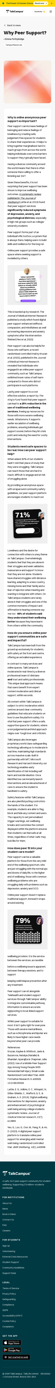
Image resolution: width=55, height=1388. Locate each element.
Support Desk (9, 1273)
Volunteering (8, 1251)
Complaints (8, 1326)
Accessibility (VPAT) (12, 1315)
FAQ (4, 1225)
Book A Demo (9, 1214)
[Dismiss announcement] (52, 3)
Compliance (8, 1304)
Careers (6, 1230)
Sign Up (6, 1245)
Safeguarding (9, 1299)
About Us (7, 1203)
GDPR (5, 1310)
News (5, 1208)
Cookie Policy (9, 1321)
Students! (39, 11)
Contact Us (8, 1219)
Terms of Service (10, 1288)
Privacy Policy (9, 1293)
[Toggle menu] (50, 11)
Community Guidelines (13, 1267)
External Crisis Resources (15, 1256)
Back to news (14, 25)
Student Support (10, 1262)
